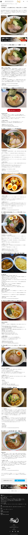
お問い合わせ (14, 529)
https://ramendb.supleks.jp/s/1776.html (13, 126)
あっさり (5, 509)
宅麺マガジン (5, 3)
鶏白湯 (14, 506)
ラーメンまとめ (9, 3)
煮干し (12, 506)
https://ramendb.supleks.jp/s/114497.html (13, 427)
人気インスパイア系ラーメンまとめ (5, 500)
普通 (6, 509)
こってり (9, 509)
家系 (15, 506)
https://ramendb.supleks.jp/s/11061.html (13, 470)
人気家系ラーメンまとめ (10, 499)
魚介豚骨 (10, 506)
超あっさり (2, 509)
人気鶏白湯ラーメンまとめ (21, 499)
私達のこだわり (6, 496)
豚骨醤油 (7, 506)
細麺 (3, 514)
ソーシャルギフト (10, 496)
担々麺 (18, 506)
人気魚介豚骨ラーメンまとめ (4, 499)
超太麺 (8, 514)
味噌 (3, 506)
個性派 (20, 506)
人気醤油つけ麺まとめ (11, 500)
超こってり (11, 509)
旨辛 (16, 506)
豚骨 (5, 506)
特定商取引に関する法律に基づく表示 (14, 527)
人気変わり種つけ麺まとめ (4, 501)
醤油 (1, 506)
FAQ (14, 528)
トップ (1, 3)
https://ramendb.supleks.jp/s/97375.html (13, 85)
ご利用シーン (2, 496)
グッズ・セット (23, 506)
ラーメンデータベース (15, 473)
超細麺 (1, 514)
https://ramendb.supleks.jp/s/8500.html (13, 298)
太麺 (6, 514)
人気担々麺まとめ (16, 499)
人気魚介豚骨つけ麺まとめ (18, 500)
